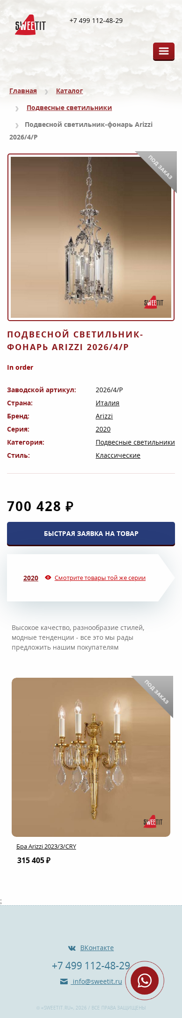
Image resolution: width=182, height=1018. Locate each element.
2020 (103, 429)
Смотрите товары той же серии (100, 577)
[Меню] (164, 51)
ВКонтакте (97, 947)
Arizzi (104, 415)
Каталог (69, 90)
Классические (118, 455)
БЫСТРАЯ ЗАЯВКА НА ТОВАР (91, 533)
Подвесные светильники (69, 107)
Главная (23, 90)
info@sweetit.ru (96, 981)
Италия (107, 402)
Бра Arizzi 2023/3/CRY (46, 846)
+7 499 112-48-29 (96, 20)
